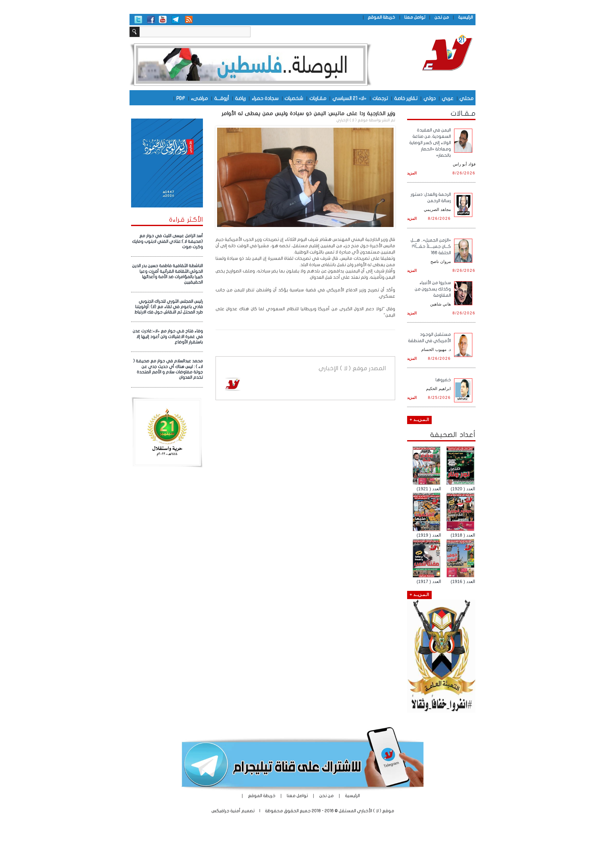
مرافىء (199, 98)
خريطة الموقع (381, 17)
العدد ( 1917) (429, 581)
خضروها (443, 379)
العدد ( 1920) (463, 488)
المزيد (412, 173)
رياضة (240, 98)
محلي (466, 98)
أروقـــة (221, 98)
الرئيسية (465, 17)
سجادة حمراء (265, 98)
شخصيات (294, 98)
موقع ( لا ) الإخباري (352, 120)
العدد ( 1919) (429, 535)
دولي (430, 98)
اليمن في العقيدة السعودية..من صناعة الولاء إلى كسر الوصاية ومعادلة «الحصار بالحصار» (430, 143)
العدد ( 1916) (463, 581)
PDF (180, 98)
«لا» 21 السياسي (349, 98)
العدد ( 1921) (429, 488)
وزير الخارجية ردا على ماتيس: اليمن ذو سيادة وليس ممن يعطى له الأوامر (308, 113)
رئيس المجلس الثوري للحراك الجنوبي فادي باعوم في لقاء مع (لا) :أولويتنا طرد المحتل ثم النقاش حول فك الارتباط (169, 307)
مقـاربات (317, 98)
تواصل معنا (414, 17)
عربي (447, 98)
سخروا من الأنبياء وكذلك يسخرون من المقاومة (433, 289)
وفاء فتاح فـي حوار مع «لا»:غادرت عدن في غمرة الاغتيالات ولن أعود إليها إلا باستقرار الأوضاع (168, 336)
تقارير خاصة (406, 98)
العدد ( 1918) (463, 535)
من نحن (442, 17)
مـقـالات (463, 113)
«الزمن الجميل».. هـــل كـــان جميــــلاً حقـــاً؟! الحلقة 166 (431, 246)
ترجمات (380, 98)
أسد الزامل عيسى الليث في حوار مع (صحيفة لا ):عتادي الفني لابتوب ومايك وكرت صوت (167, 241)
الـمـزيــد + (419, 419)
